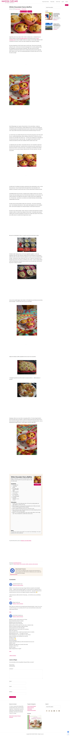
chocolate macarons (23, 38)
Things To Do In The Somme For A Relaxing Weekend (56, 24)
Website (10, 691)
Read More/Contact (13, 574)
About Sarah (11, 715)
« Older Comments (12, 655)
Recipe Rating (11, 664)
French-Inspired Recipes (31, 706)
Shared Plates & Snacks (31, 710)
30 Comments (24, 8)
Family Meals (29, 709)
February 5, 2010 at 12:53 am (18, 603)
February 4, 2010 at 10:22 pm (18, 616)
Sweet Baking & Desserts (17, 562)
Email (10, 686)
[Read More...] (55, 19)
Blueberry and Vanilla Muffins (26, 540)
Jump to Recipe (24, 11)
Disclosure (11, 717)
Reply (10, 599)
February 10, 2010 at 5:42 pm (18, 585)
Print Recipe (30, 11)
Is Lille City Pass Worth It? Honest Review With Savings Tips (56, 15)
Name (10, 681)
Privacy (19, 715)
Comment (11, 668)
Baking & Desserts (30, 707)
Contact (15, 715)
